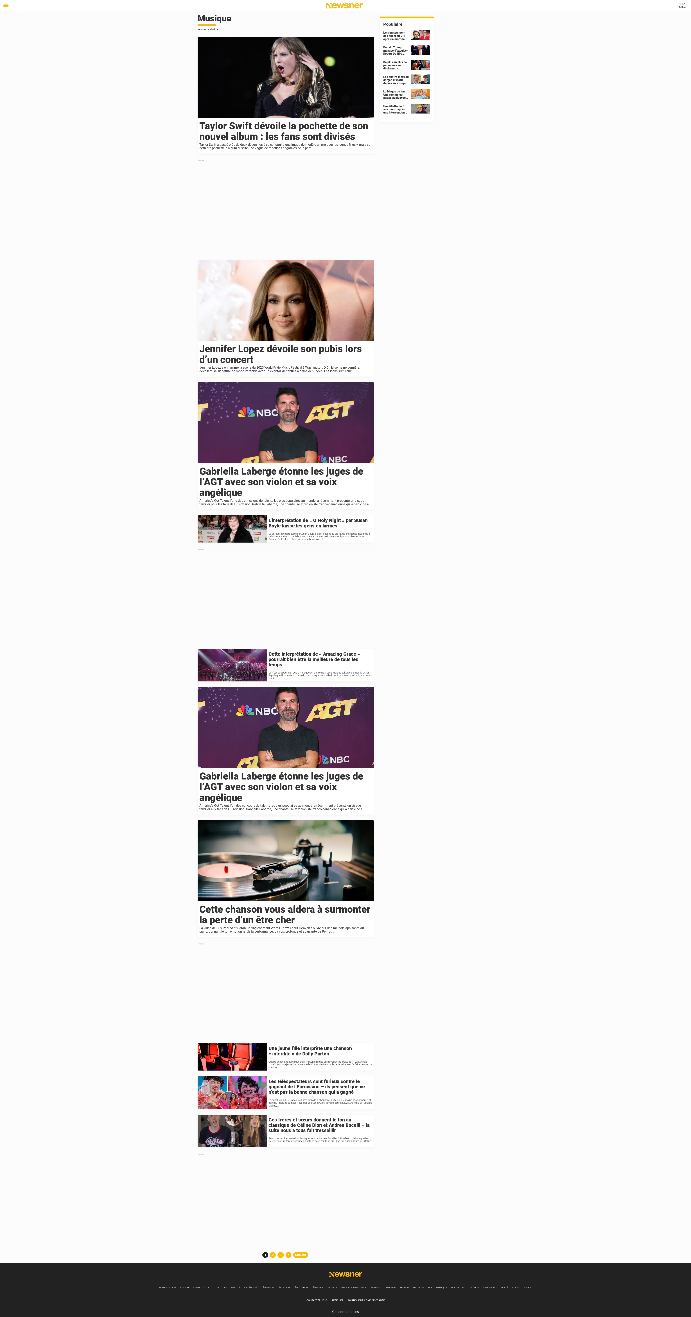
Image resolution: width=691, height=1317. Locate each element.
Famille (332, 1287)
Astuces (222, 1287)
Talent (528, 1287)
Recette (474, 1287)
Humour (376, 1287)
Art (210, 1287)
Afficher (337, 1300)
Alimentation (167, 1287)
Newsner (202, 29)
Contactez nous (317, 1300)
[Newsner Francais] (344, 5)
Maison (404, 1287)
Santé (504, 1287)
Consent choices (345, 1312)
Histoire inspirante (353, 1287)
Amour (184, 1287)
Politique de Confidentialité (366, 1300)
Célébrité (250, 1287)
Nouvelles (458, 1287)
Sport (516, 1287)
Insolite (390, 1287)
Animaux (198, 1287)
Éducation (301, 1287)
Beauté (235, 1287)
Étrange (318, 1287)
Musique (441, 1287)
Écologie (284, 1287)
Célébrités (268, 1287)
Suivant (300, 1255)
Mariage (418, 1287)
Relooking (490, 1287)
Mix (430, 1287)
